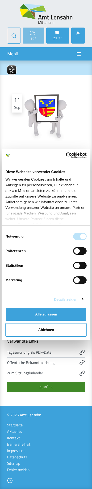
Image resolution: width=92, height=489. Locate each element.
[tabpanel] (46, 115)
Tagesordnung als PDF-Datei (29, 352)
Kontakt (13, 438)
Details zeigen (65, 299)
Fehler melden (18, 470)
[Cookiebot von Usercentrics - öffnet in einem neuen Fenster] (66, 155)
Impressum (15, 450)
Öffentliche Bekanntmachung (30, 362)
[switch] (80, 251)
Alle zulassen (46, 314)
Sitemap (13, 463)
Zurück (46, 386)
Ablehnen (46, 330)
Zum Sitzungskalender (25, 373)
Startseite (15, 425)
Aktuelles (14, 431)
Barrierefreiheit (18, 444)
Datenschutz (17, 457)
